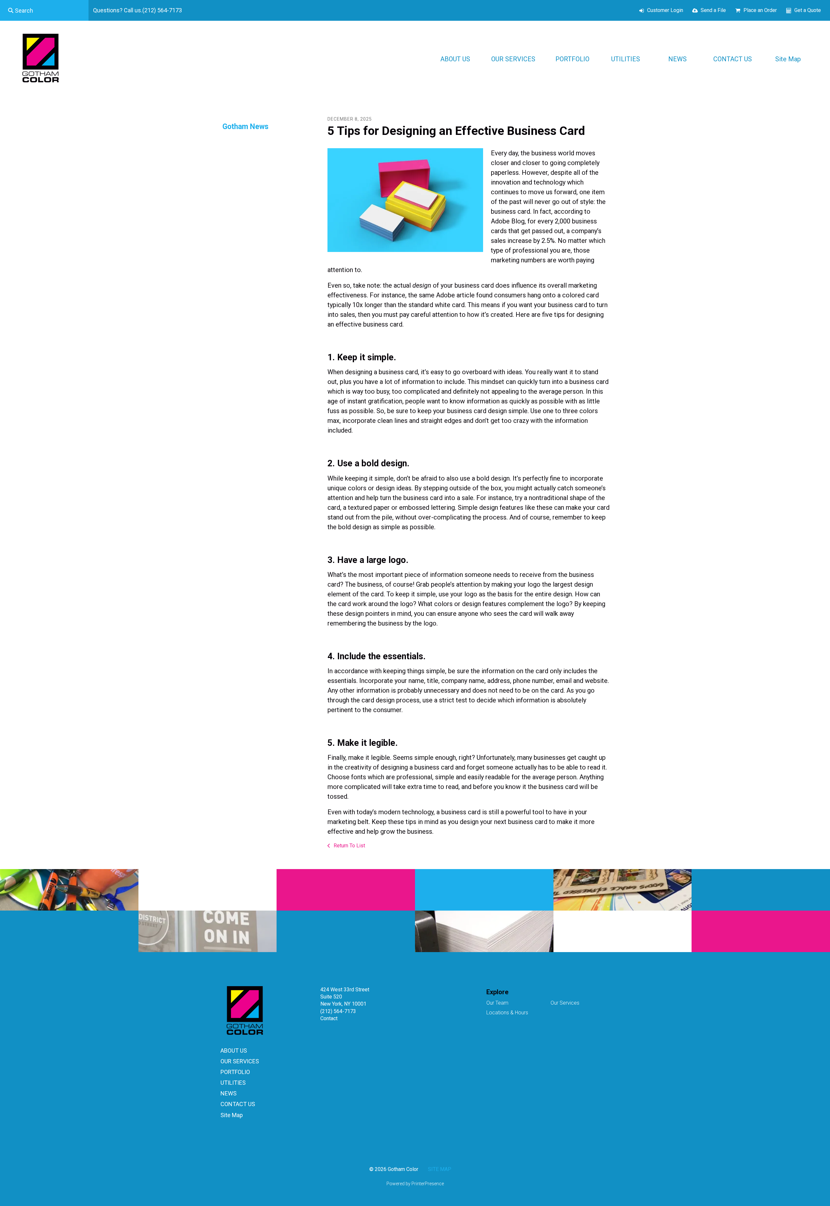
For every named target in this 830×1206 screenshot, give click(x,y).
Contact (329, 1018)
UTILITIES (625, 59)
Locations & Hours (507, 1012)
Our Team (497, 1003)
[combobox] (44, 10)
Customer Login (665, 10)
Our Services (565, 1003)
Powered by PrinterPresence (415, 1183)
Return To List (348, 845)
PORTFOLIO (572, 59)
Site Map (788, 59)
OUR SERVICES (513, 59)
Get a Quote (807, 10)
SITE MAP (439, 1169)
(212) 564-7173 (338, 1011)
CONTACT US (732, 59)
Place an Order (760, 10)
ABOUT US (455, 59)
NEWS (677, 59)
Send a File (713, 10)
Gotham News (245, 126)
